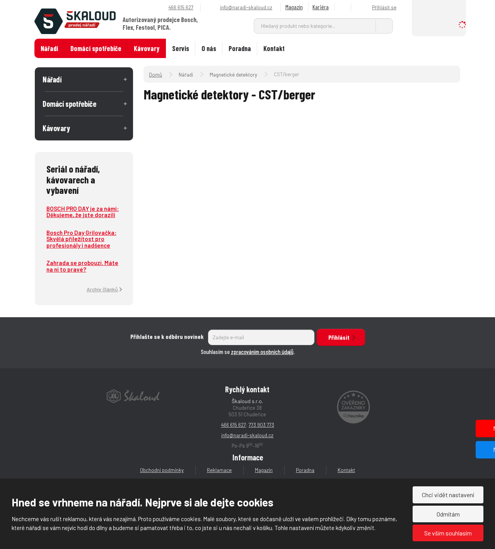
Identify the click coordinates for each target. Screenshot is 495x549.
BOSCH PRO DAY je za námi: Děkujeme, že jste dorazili (82, 212)
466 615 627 (233, 425)
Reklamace (219, 470)
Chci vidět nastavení (448, 494)
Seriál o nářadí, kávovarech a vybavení (73, 179)
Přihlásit (339, 337)
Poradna (240, 48)
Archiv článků (102, 289)
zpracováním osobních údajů (262, 351)
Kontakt (274, 48)
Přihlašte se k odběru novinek (167, 336)
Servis (180, 48)
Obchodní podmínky (162, 470)
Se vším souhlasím (448, 533)
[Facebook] (343, 7)
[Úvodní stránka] (75, 20)
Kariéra (320, 6)
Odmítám (448, 514)
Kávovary (147, 48)
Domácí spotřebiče (95, 48)
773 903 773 (261, 425)
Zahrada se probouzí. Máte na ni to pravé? (82, 266)
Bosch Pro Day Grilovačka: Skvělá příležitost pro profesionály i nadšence (81, 239)
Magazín (294, 6)
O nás (208, 48)
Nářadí (49, 48)
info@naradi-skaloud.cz (247, 435)
